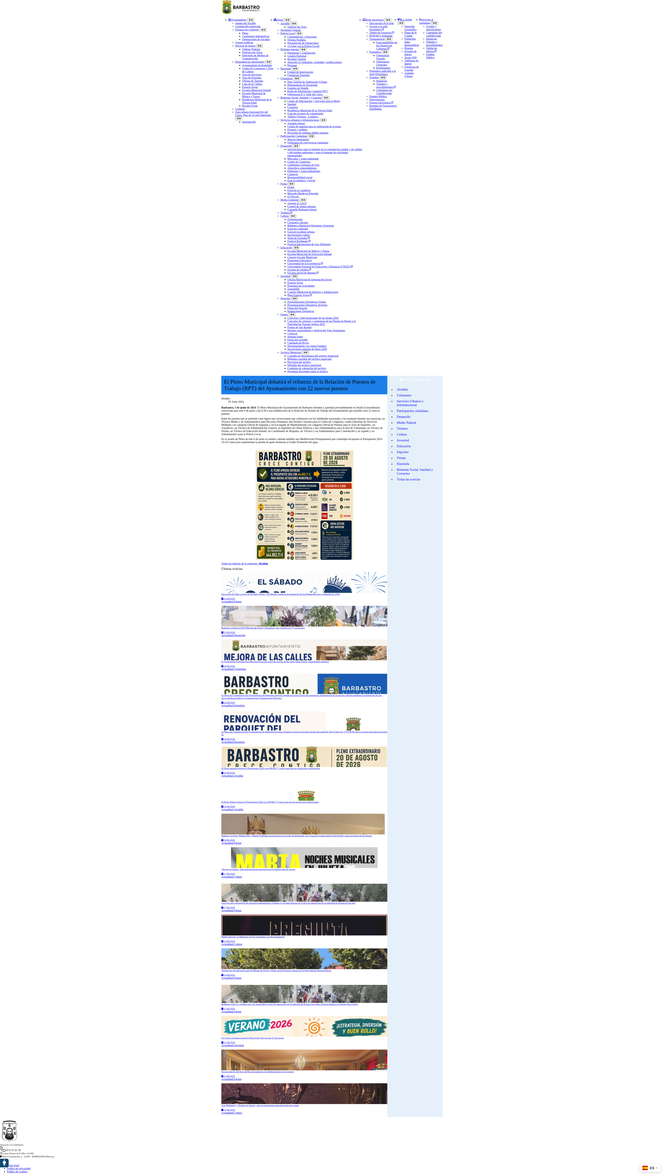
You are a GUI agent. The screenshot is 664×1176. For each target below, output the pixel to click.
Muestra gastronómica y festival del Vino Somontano (316, 330)
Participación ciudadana (412, 411)
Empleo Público (378, 96)
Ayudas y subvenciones (433, 28)
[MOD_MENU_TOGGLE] (250, 20)
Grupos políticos (244, 42)
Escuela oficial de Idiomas (302, 272)
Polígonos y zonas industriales (303, 171)
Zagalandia (293, 288)
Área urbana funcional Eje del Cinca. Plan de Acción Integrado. (253, 114)
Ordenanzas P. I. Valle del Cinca (304, 94)
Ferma (290, 187)
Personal (292, 65)
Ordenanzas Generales (382, 63)
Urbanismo (286, 78)
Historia (408, 48)
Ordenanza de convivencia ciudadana (307, 142)
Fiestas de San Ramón (299, 327)
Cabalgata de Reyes (298, 342)
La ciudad (406, 19)
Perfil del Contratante (381, 35)
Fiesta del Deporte (297, 308)
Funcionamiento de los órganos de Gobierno (386, 45)
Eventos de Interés (410, 53)
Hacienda (285, 68)
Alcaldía (285, 23)
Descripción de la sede (381, 23)
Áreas (280, 19)
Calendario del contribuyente (434, 34)
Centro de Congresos (298, 161)
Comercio (292, 174)
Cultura (284, 215)
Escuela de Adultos (298, 269)
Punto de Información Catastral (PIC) (307, 91)
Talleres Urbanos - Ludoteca (302, 116)
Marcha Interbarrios (298, 139)
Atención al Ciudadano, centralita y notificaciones (314, 62)
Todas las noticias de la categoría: (244, 563)
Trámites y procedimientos (385, 85)
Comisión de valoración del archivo (306, 368)
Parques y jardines (297, 129)
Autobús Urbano (409, 75)
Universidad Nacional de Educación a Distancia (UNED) (319, 266)
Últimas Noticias (251, 49)
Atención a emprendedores (302, 168)
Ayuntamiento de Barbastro (257, 65)
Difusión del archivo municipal (304, 365)
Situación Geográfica (410, 28)
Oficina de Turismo (252, 80)
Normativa (375, 51)
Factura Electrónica (380, 102)
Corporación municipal (247, 26)
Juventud (285, 276)
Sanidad (291, 104)
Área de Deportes (251, 77)
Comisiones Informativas (255, 36)
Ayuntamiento (238, 19)
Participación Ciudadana (293, 136)
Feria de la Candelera (299, 190)
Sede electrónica (375, 19)
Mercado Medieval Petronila (302, 193)
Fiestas (284, 314)
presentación (249, 121)
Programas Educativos (299, 260)
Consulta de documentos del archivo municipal (312, 355)
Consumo (292, 107)
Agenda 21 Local (296, 203)
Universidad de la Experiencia (304, 263)
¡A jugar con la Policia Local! (303, 46)
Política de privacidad (18, 1168)
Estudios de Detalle (297, 88)
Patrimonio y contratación (301, 52)
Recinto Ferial (249, 105)
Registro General (296, 59)
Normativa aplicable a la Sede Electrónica (382, 73)
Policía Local (287, 33)
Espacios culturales (297, 228)
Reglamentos (383, 67)
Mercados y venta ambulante (303, 158)
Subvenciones (377, 99)
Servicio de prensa (245, 45)
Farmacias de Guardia (411, 68)
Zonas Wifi (410, 57)
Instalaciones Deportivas (300, 311)
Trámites (374, 77)
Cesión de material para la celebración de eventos (314, 126)
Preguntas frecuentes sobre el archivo (307, 371)
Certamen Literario (297, 222)
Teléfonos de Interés (411, 62)
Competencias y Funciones (302, 36)
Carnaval (292, 333)
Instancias (381, 80)
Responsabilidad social (299, 177)
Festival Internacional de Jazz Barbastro (309, 244)
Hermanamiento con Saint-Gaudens (306, 345)
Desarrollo (286, 145)
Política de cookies (17, 1171)
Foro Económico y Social (301, 180)
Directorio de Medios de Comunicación (255, 57)
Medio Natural (406, 422)
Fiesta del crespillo (297, 339)
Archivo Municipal (290, 352)
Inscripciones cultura (298, 234)
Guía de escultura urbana (301, 231)
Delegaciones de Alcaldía (256, 39)
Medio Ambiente (289, 199)
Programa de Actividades (301, 285)
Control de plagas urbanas (301, 206)
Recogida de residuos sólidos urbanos (307, 132)
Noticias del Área (296, 26)
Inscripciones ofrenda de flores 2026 (307, 349)
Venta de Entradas (297, 238)
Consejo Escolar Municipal (302, 257)
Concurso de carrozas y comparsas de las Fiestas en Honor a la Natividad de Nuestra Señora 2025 (321, 323)
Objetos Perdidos (296, 39)
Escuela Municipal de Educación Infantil (309, 254)
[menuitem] (251, 195)
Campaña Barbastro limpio (302, 209)
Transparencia (377, 39)
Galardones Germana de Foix (303, 164)
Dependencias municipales (249, 61)
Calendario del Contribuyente (384, 92)
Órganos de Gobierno (247, 29)
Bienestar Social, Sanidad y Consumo (301, 97)
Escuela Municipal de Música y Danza (254, 95)
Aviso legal (13, 1165)
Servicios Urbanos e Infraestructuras (410, 403)
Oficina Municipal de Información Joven (309, 279)
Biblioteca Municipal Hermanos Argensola (310, 225)
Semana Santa (295, 336)
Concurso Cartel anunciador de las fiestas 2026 (313, 317)
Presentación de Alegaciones (303, 43)
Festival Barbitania (297, 241)
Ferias (283, 183)
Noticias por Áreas (252, 52)
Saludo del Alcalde (245, 23)
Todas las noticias (408, 479)
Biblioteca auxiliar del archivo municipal (309, 358)
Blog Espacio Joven (298, 295)
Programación (295, 219)
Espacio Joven (250, 87)
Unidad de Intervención (300, 72)
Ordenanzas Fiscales (382, 57)
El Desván (293, 196)
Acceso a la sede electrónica (378, 28)
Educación (286, 247)
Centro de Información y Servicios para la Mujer (313, 101)
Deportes (285, 298)
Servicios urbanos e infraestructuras (299, 119)
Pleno (245, 33)
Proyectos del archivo (299, 362)
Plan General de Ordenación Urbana (307, 81)
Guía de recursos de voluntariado (305, 113)
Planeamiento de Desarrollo (302, 85)
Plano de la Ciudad (410, 34)
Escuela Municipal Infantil (256, 90)
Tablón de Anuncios (380, 32)
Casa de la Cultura (252, 83)
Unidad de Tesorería (298, 75)
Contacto (240, 108)
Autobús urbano (296, 123)
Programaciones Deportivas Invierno (307, 305)
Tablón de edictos (431, 50)
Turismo (285, 212)
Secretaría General (290, 30)
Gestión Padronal (296, 55)
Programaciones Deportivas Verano (306, 301)
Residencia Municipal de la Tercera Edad (309, 110)
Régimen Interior (289, 49)
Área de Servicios (251, 74)
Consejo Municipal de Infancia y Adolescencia (312, 292)
